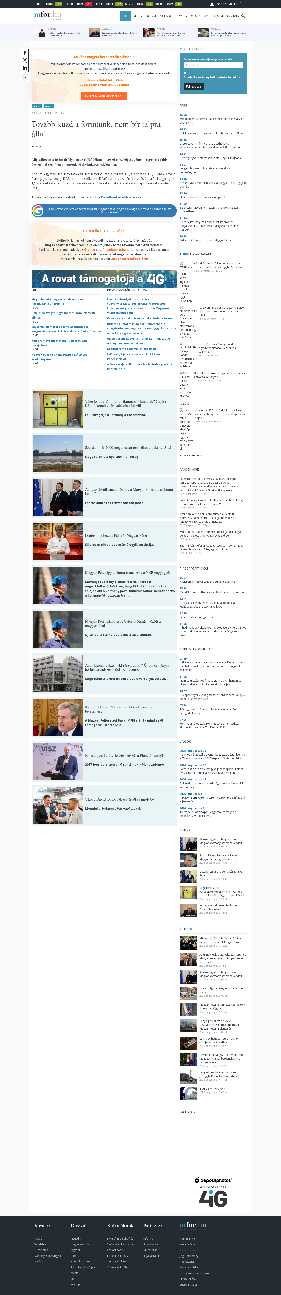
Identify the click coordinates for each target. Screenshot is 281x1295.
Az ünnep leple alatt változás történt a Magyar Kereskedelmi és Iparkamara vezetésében (222, 958)
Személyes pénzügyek (48, 1256)
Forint (49, 106)
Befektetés (41, 1250)
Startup (75, 1284)
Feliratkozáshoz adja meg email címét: (208, 59)
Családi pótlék (115, 1250)
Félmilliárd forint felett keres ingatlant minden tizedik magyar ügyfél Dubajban (218, 265)
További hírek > (191, 455)
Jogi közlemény (189, 1256)
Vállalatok (40, 1244)
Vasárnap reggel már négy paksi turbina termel (140, 318)
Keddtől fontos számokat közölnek (131, 349)
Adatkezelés (187, 1261)
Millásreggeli (151, 1250)
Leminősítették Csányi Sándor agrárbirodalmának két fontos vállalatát (217, 348)
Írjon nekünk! (188, 1238)
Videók (138, 16)
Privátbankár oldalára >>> (120, 197)
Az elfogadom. (212, 77)
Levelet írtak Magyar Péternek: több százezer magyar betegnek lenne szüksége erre (221, 1058)
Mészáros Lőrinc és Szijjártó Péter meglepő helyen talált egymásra (220, 940)
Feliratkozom (194, 86)
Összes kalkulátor (118, 1267)
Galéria (38, 1261)
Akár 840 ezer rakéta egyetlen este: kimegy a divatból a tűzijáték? (220, 375)
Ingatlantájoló (152, 1256)
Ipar (73, 1278)
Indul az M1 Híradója (212, 1088)
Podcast (151, 16)
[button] (212, 4)
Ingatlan (76, 1250)
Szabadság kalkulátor (120, 1244)
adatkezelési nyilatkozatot (206, 77)
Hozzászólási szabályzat (195, 1273)
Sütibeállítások (188, 1284)
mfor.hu (148, 1238)
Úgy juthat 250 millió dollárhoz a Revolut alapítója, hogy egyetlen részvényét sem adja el (220, 414)
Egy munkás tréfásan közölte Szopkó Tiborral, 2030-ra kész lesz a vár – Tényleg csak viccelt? (212, 547)
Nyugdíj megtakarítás (120, 1238)
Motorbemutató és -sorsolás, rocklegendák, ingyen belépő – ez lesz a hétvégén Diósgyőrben (211, 533)
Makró (37, 106)
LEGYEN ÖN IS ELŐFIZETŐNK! (104, 231)
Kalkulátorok (199, 16)
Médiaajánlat (188, 1244)
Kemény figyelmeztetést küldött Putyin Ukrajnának (219, 907)
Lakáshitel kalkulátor (119, 1256)
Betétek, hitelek (80, 1261)
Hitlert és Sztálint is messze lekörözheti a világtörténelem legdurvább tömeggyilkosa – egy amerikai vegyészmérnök (141, 328)
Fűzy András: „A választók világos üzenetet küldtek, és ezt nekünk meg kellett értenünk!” (213, 502)
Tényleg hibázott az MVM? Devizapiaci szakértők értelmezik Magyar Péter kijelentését (219, 1024)
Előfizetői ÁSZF (189, 1279)
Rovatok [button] (181, 16)
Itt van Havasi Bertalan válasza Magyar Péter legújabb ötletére (218, 857)
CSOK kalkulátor (117, 1261)
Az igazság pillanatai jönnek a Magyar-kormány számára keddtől (220, 841)
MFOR (47, 16)
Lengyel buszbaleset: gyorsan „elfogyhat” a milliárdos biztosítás (220, 1074)
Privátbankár (151, 1244)
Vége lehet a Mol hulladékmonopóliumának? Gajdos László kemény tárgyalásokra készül (221, 891)
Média (74, 1273)
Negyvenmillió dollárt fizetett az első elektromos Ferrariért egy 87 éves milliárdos (221, 311)
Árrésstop (166, 16)
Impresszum (187, 1250)
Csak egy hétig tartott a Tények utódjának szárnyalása (218, 1040)
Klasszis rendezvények (225, 16)
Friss (125, 16)
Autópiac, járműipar (83, 1267)
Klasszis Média (189, 1267)
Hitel (73, 1256)
